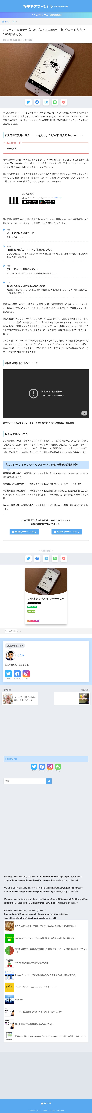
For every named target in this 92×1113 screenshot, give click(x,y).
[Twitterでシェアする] (28, 102)
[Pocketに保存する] (63, 102)
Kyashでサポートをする (67, 531)
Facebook (17, 678)
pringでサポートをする (25, 531)
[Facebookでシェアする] (37, 102)
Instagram (26, 678)
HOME (47, 1103)
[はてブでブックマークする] (46, 102)
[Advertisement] (46, 730)
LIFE (19, 631)
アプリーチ (58, 198)
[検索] (49, 781)
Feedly (58, 771)
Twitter (8, 678)
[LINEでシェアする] (55, 102)
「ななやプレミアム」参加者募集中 (46, 15)
